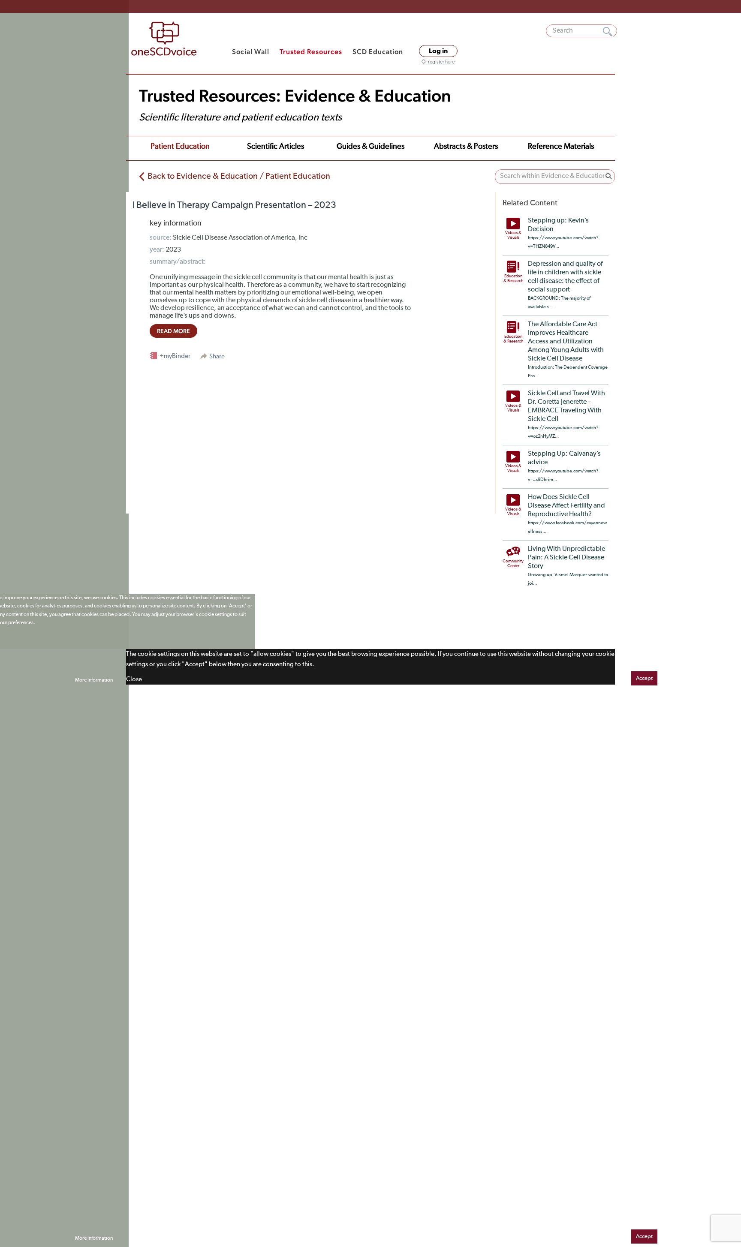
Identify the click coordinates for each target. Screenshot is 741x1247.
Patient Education (180, 146)
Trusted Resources (311, 52)
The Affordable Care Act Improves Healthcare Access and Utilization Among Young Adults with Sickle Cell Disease (566, 341)
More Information (94, 680)
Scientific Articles (275, 146)
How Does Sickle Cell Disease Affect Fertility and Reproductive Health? (566, 506)
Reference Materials (561, 146)
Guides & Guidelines (370, 146)
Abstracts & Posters (466, 146)
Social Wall (250, 52)
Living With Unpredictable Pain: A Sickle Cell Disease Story (566, 558)
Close (134, 679)
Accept (644, 678)
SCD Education (377, 52)
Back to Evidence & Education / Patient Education (239, 176)
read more (173, 331)
